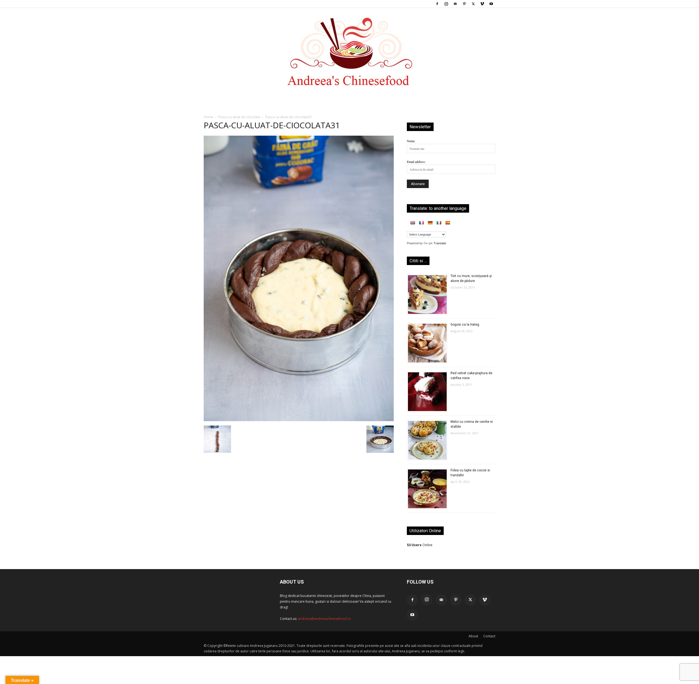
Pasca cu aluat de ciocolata (239, 117)
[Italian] (438, 223)
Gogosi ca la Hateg (465, 324)
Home (208, 117)
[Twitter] (473, 4)
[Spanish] (447, 223)
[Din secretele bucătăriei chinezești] (349, 52)
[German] (430, 223)
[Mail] (455, 4)
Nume (411, 141)
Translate (440, 243)
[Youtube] (491, 4)
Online (420, 545)
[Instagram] (446, 4)
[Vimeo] (482, 4)
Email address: (416, 161)
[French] (421, 223)
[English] (412, 223)
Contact (489, 636)
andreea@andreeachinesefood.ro (324, 618)
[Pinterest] (464, 4)
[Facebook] (437, 4)
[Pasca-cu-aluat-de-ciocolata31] (299, 420)
